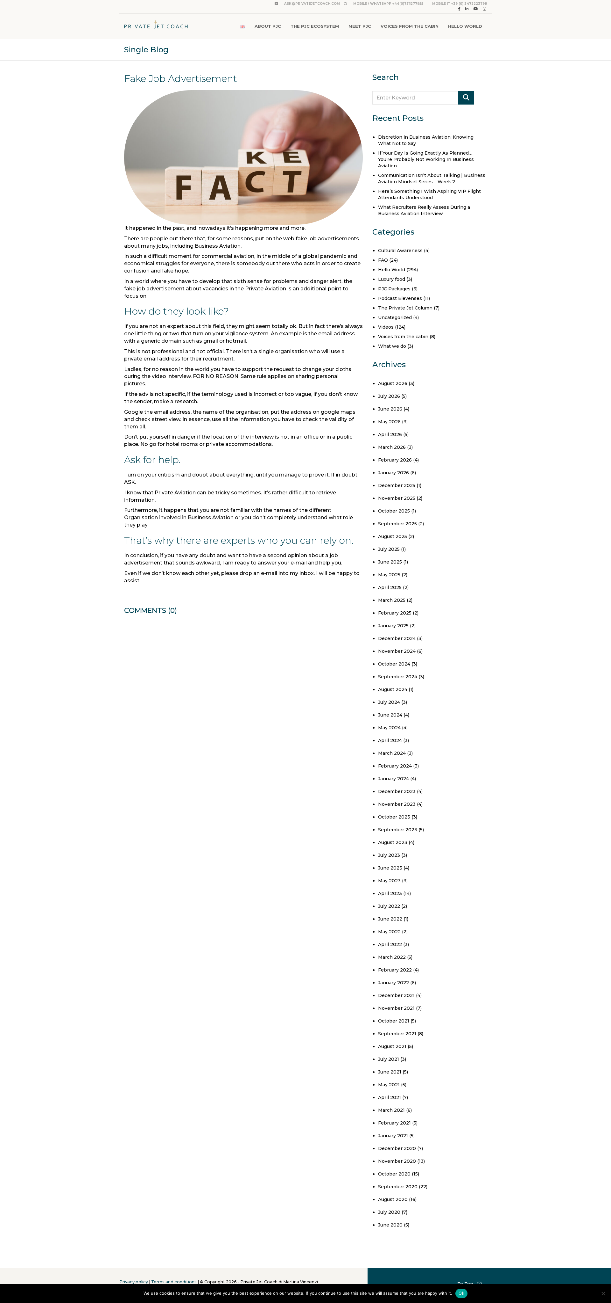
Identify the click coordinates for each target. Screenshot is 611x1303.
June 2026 (390, 409)
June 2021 (389, 1072)
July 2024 (389, 702)
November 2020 (397, 1161)
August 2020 (393, 1199)
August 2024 (392, 689)
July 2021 (388, 1059)
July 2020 (389, 1212)
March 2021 (391, 1110)
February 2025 (394, 613)
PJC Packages (394, 289)
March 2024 (392, 753)
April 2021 (389, 1097)
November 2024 (397, 651)
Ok (461, 1293)
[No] (603, 1293)
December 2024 (397, 638)
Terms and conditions (174, 1281)
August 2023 (392, 842)
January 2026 (393, 473)
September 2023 (397, 830)
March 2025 (391, 600)
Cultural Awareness (400, 250)
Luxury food (391, 279)
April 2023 (390, 893)
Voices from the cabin (403, 336)
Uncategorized (395, 317)
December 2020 (397, 1148)
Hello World (465, 26)
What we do (392, 346)
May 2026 (389, 422)
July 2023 (389, 855)
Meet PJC (359, 26)
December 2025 (396, 485)
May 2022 (389, 932)
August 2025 (392, 536)
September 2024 (397, 677)
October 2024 (394, 664)
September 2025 (397, 524)
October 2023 (394, 817)
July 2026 (389, 396)
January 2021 (393, 1136)
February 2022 (395, 970)
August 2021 (392, 1046)
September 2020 (398, 1187)
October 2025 (394, 511)
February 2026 (395, 460)
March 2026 (392, 447)
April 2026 (390, 434)
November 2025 (396, 498)
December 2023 (397, 791)
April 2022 (390, 944)
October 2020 (394, 1174)
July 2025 (389, 549)
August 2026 (392, 383)
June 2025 (390, 562)
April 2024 (390, 740)
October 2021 (393, 1021)
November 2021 (396, 1008)
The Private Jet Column (405, 308)
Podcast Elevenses (400, 298)
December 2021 (396, 995)
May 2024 (389, 728)
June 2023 (390, 868)
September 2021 (397, 1034)
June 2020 (390, 1225)
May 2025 (389, 575)
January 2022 (393, 983)
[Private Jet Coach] (156, 26)
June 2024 (390, 715)
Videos (386, 327)
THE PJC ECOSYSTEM (315, 26)
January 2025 (393, 626)
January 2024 (393, 779)
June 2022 (390, 919)
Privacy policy (133, 1281)
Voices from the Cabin (410, 26)
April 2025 (390, 587)
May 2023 (389, 881)
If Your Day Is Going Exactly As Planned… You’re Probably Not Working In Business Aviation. (426, 159)
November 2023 (397, 804)
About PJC (268, 26)
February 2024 (395, 766)
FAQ (383, 260)
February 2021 (394, 1123)
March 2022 (392, 957)
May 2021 (389, 1085)
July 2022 (389, 906)
